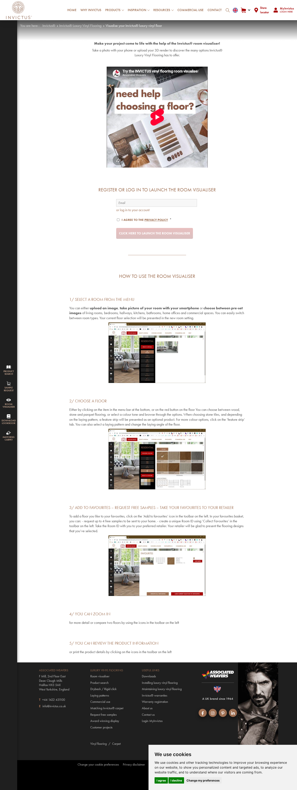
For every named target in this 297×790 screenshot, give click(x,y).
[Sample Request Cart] (245, 10)
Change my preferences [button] (203, 780)
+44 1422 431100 (53, 700)
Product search (99, 683)
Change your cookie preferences (98, 765)
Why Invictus (90, 10)
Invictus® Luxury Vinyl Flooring (80, 25)
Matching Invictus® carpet (106, 708)
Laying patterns (99, 695)
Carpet (116, 744)
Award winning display (104, 721)
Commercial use (190, 10)
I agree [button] (161, 780)
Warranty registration (155, 702)
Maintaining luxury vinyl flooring (162, 689)
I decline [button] (176, 780)
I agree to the (145, 220)
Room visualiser (100, 676)
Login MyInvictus (152, 721)
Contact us (148, 714)
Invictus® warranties (154, 695)
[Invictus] (19, 10)
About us (147, 708)
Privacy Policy (156, 220)
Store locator (264, 10)
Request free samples (103, 714)
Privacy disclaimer (134, 765)
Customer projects (101, 727)
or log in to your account (133, 210)
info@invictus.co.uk (54, 706)
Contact (214, 10)
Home (71, 10)
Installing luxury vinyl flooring (160, 683)
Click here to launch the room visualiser (154, 233)
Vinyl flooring (98, 744)
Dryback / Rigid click (103, 689)
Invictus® (48, 25)
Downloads (149, 676)
